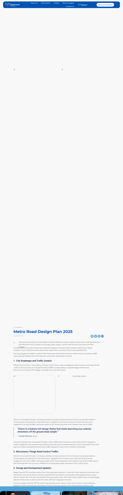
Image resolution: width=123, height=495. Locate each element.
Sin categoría (17, 327)
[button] (92, 336)
